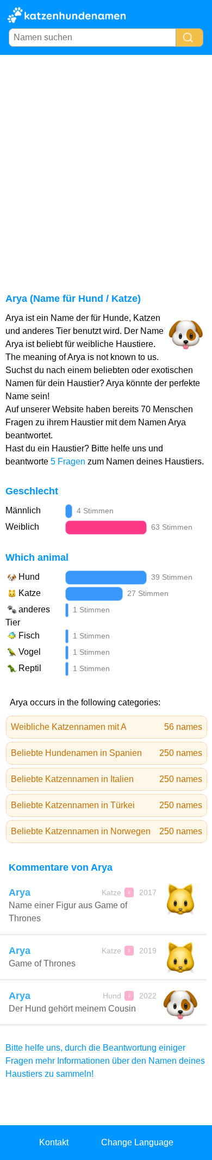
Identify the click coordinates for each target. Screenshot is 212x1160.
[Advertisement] (106, 166)
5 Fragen (68, 461)
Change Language (137, 1142)
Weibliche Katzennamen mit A (106, 726)
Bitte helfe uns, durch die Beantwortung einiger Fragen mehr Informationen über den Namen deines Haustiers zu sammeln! (105, 1060)
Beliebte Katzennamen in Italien (106, 779)
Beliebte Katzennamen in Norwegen (106, 831)
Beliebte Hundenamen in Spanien (106, 753)
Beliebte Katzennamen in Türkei (106, 805)
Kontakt (53, 1142)
